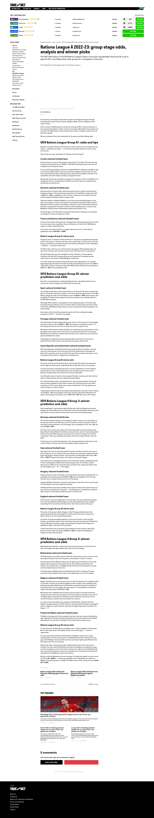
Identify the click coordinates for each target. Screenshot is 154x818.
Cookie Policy (14, 807)
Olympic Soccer (16, 85)
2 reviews (58, 23)
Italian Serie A (16, 59)
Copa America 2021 (18, 83)
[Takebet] (18, 5)
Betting (59, 42)
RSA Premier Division (18, 67)
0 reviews (58, 19)
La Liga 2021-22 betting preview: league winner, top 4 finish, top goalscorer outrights (83, 729)
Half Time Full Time (18, 136)
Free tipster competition (56, 8)
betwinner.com (77, 23)
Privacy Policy (14, 804)
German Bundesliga (18, 61)
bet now (140, 19)
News (54, 42)
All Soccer (15, 47)
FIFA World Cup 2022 (18, 75)
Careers (12, 809)
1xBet (21, 27)
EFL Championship (17, 55)
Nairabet (22, 31)
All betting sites (139, 15)
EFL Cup (14, 69)
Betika (21, 35)
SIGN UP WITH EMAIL (51, 762)
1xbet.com (76, 27)
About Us (13, 794)
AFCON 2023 (15, 81)
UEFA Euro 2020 (16, 77)
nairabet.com (77, 31)
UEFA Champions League (19, 49)
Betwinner (22, 23)
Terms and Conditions (17, 802)
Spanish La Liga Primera (19, 57)
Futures (14, 140)
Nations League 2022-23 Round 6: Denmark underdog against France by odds (54, 673)
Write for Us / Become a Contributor (21, 799)
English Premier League (19, 53)
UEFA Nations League (93, 684)
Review (114, 19)
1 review (57, 31)
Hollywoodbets (24, 19)
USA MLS (14, 63)
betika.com (76, 35)
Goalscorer (16, 125)
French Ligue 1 (16, 65)
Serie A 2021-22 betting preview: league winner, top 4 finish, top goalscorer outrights (52, 729)
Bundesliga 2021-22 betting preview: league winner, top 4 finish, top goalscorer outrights (65, 715)
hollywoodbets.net (78, 19)
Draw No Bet (16, 132)
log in (72, 757)
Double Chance (17, 129)
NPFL (13, 71)
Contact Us (13, 797)
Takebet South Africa (45, 42)
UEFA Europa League (18, 51)
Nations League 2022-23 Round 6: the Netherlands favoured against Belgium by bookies (84, 673)
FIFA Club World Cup (17, 79)
